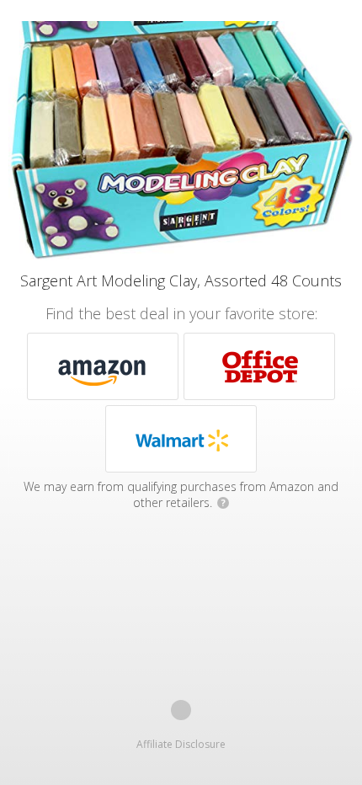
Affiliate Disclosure (181, 744)
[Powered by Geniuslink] (181, 710)
